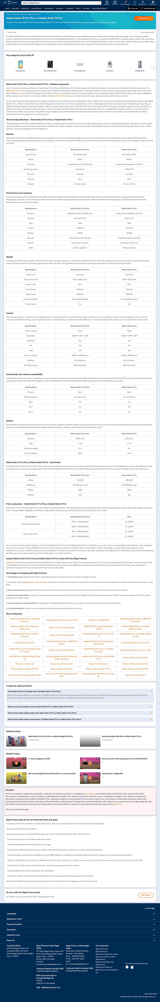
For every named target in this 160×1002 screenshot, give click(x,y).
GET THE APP (146, 895)
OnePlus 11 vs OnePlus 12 (98, 620)
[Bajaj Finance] (12, 2)
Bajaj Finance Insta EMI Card (35, 582)
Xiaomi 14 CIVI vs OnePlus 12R (62, 635)
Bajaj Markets (100, 959)
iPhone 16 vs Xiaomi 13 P (135, 675)
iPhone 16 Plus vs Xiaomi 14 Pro (135, 664)
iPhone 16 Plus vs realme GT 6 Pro (24, 669)
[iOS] (132, 967)
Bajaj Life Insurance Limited (105, 957)
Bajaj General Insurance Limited (107, 954)
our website (90, 794)
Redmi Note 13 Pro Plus (60, 96)
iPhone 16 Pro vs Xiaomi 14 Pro (98, 669)
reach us (118, 804)
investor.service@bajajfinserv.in (49, 964)
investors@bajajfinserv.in (78, 964)
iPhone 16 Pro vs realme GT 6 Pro (135, 669)
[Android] (127, 967)
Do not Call (134, 8)
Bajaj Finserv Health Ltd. (104, 967)
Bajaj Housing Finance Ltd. (105, 962)
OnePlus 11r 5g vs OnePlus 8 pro (62, 650)
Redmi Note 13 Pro (13, 91)
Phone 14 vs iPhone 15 (25, 664)
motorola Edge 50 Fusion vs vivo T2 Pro (62, 620)
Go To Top (151, 908)
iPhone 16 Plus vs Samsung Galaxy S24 (25, 675)
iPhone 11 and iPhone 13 (98, 664)
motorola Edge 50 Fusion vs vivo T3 (135, 643)
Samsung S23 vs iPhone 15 (62, 669)
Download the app (149, 8)
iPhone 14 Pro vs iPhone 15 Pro (135, 658)
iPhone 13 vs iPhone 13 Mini (61, 664)
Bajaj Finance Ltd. (102, 951)
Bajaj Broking (100, 965)
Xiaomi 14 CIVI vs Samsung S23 (61, 628)
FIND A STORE (144, 18)
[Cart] (134, 2)
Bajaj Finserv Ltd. (102, 949)
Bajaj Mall (10, 562)
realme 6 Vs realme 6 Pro (25, 643)
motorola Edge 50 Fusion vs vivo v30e (135, 650)
